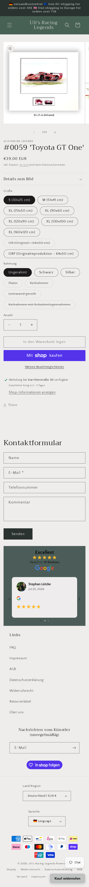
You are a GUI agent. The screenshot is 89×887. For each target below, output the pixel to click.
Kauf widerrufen (67, 878)
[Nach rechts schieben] (55, 132)
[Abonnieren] (74, 747)
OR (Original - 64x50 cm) (32, 244)
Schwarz (46, 272)
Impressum (18, 658)
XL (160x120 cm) (22, 232)
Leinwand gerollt (25, 295)
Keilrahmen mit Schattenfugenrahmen (42, 306)
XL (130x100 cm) (59, 221)
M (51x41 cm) (52, 200)
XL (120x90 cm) (21, 221)
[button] (9, 25)
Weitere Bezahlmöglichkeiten (44, 366)
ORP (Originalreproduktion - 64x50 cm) (41, 254)
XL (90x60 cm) (57, 211)
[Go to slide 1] (41, 621)
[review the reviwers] (19, 599)
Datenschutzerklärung (26, 680)
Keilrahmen (41, 284)
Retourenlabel (20, 701)
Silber (70, 272)
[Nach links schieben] (34, 132)
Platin (16, 284)
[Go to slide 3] (48, 620)
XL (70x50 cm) (21, 211)
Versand (24, 165)
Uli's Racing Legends (42, 863)
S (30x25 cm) (19, 200)
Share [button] (12, 405)
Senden (18, 534)
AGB (12, 669)
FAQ (12, 647)
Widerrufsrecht (21, 691)
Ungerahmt (18, 272)
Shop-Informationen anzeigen (32, 392)
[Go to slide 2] (45, 620)
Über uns (16, 712)
